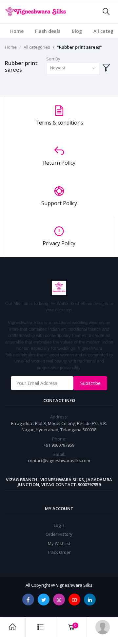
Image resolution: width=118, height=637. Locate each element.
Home (17, 31)
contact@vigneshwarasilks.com (59, 460)
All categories (37, 47)
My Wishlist (59, 543)
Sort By (53, 59)
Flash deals (47, 31)
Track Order (59, 552)
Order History (59, 534)
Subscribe (90, 383)
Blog (77, 31)
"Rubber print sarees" (79, 47)
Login (59, 525)
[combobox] (72, 68)
